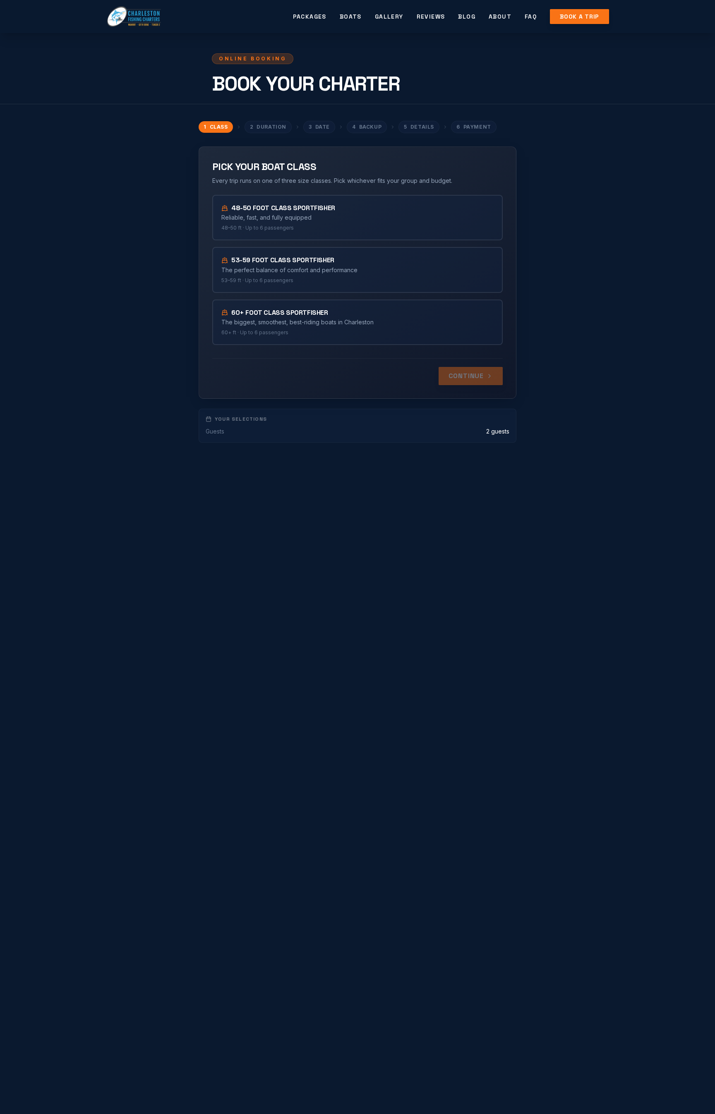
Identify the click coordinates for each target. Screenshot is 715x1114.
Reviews (431, 16)
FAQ (531, 16)
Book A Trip (579, 16)
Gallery (389, 16)
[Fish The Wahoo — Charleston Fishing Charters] (134, 16)
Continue (466, 375)
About (500, 16)
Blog (466, 16)
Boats (351, 16)
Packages (309, 16)
